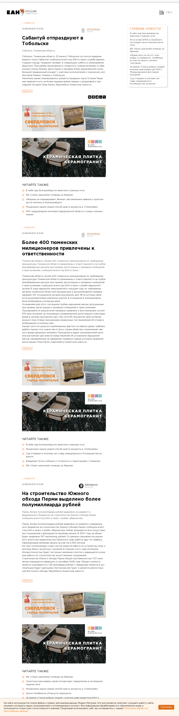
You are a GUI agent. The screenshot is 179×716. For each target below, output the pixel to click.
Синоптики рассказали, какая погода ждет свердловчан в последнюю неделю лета (64, 683)
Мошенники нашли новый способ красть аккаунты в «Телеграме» (62, 207)
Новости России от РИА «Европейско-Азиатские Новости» (16, 12)
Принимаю (166, 707)
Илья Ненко (93, 29)
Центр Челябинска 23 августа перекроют (49, 693)
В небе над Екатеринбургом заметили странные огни (55, 191)
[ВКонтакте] (89, 97)
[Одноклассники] (93, 97)
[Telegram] (97, 97)
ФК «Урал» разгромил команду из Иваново (49, 195)
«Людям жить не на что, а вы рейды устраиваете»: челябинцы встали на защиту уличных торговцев (146, 59)
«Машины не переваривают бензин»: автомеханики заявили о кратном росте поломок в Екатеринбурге (64, 201)
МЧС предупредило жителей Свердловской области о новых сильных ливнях (64, 213)
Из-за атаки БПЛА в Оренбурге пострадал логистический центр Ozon (146, 42)
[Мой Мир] (100, 97)
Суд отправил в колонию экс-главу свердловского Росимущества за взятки (64, 455)
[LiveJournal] (104, 97)
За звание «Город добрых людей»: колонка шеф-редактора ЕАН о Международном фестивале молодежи (147, 71)
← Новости (28, 23)
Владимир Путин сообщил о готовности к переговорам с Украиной (63, 461)
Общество (27, 91)
